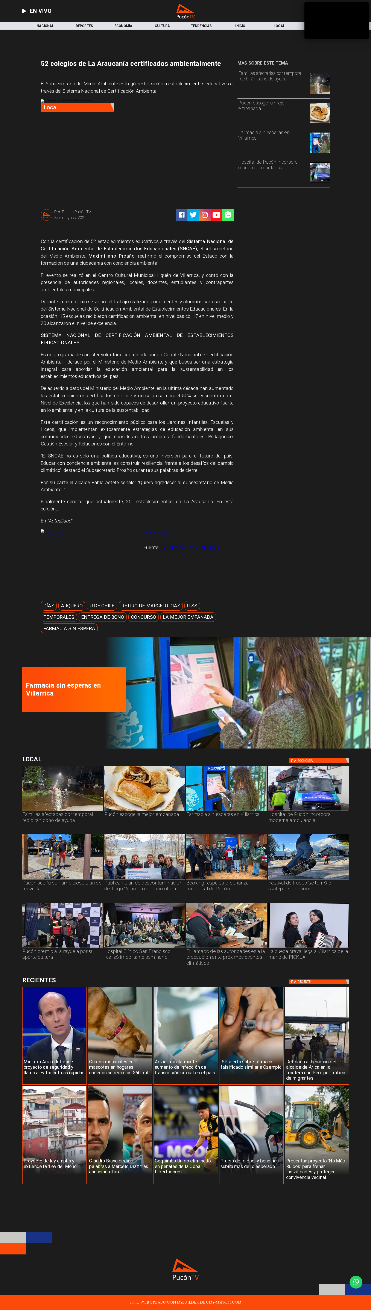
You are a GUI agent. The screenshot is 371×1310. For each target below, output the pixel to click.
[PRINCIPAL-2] (226, 879)
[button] (49, 606)
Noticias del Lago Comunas (190, 547)
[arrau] (54, 1084)
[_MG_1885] (144, 879)
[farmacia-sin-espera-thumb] (320, 152)
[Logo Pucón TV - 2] (185, 17)
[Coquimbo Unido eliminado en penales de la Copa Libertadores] (186, 1183)
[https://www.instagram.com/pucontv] (205, 215)
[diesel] (251, 1183)
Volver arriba (156, 533)
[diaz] (120, 1183)
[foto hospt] (144, 947)
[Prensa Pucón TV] (46, 220)
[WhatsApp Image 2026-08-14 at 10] (62, 879)
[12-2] (62, 947)
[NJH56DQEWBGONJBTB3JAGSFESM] (320, 93)
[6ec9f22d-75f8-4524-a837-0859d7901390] (320, 123)
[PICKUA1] (308, 947)
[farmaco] (251, 1084)
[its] (186, 1084)
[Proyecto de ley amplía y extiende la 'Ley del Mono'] (54, 1183)
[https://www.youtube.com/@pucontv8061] (216, 215)
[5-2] (308, 879)
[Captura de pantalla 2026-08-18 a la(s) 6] (320, 182)
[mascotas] (120, 1084)
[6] (226, 947)
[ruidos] (317, 1183)
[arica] (317, 1084)
